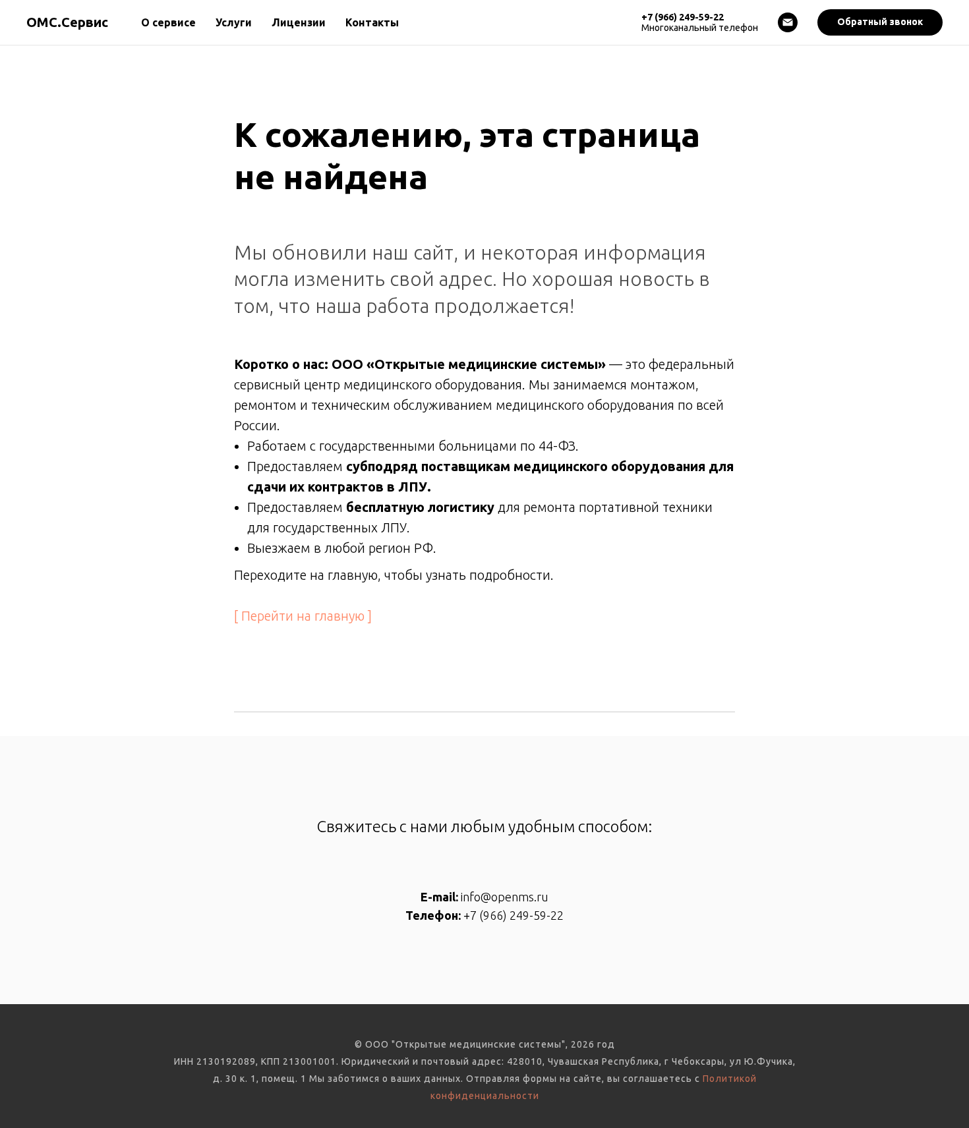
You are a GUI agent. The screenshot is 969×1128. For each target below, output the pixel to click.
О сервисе (168, 22)
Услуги (234, 22)
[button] (880, 22)
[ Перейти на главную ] (303, 615)
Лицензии (299, 22)
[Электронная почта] (788, 22)
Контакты (372, 22)
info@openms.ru (504, 896)
